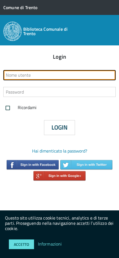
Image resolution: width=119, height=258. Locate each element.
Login (59, 127)
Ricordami (27, 107)
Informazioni (50, 244)
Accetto (21, 244)
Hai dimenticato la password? (59, 151)
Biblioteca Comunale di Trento (45, 31)
